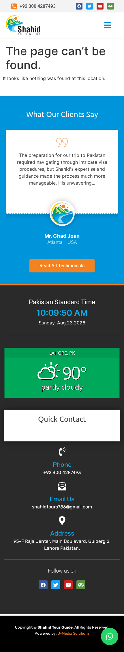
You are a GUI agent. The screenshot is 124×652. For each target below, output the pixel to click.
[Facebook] (79, 6)
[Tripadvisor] (110, 6)
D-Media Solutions (73, 633)
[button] (99, 25)
